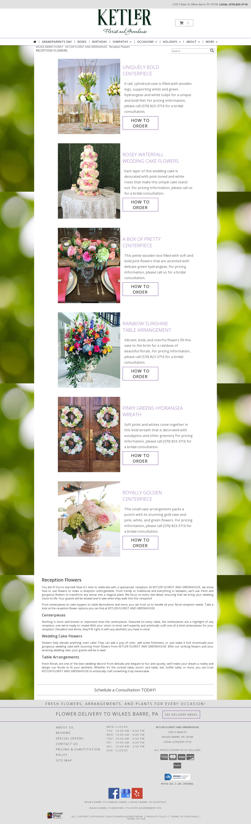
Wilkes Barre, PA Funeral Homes (106, 802)
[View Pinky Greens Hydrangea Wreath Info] (89, 434)
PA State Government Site (144, 808)
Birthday (99, 42)
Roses (82, 42)
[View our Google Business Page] (125, 797)
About (191, 42)
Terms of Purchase (184, 816)
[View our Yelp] (137, 797)
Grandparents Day (57, 42)
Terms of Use (136, 818)
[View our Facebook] (113, 797)
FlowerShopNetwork (128, 816)
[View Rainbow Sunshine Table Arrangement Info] (89, 350)
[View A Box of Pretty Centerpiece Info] (89, 265)
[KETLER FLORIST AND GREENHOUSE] (125, 22)
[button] (184, 23)
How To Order (140, 123)
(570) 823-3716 (238, 4)
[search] (212, 51)
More (210, 42)
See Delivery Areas (181, 714)
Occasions (145, 42)
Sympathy (120, 42)
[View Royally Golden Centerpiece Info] (89, 519)
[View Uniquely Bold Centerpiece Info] (89, 96)
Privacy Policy (157, 816)
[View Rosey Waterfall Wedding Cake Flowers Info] (89, 181)
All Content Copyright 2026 (92, 816)
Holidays (170, 42)
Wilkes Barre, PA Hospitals (148, 802)
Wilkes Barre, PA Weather (106, 808)
